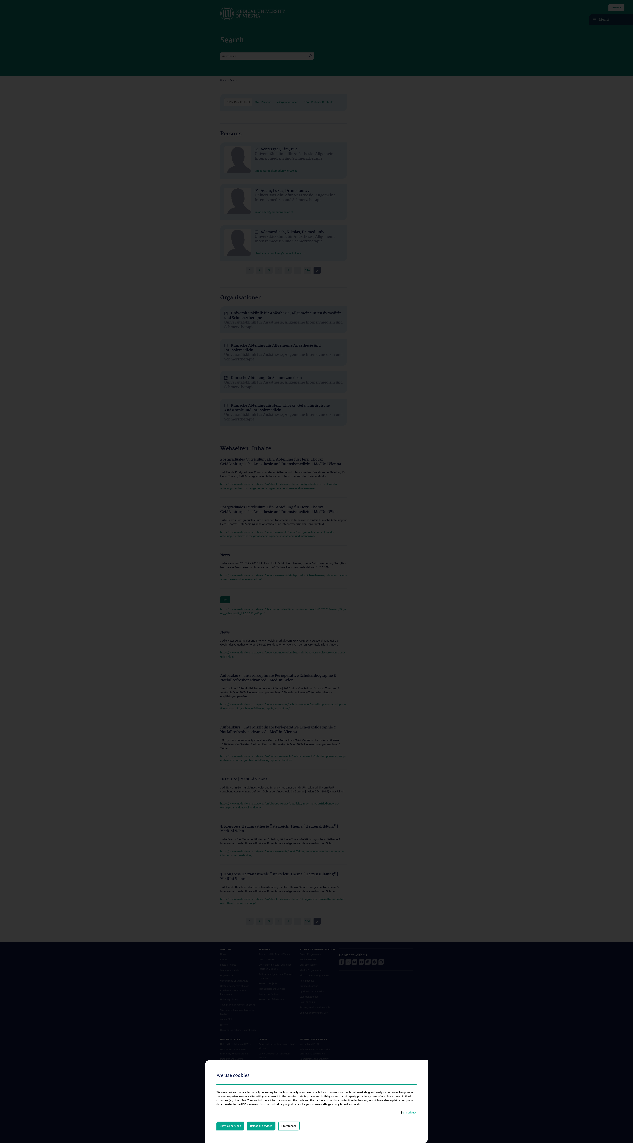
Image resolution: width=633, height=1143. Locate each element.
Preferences (289, 1126)
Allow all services (230, 1126)
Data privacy (409, 1112)
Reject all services (261, 1126)
